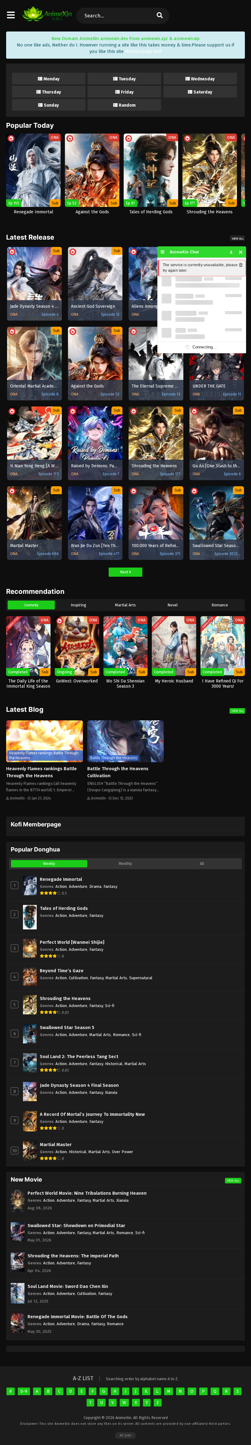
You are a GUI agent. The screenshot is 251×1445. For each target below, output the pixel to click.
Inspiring (78, 605)
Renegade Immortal (61, 879)
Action (61, 886)
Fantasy (110, 886)
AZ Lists (125, 1435)
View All (238, 238)
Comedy (31, 605)
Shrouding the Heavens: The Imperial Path (73, 1256)
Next (124, 572)
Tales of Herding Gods (64, 908)
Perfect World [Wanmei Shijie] (72, 942)
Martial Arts (125, 605)
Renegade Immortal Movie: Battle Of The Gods (78, 1316)
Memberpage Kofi (143, 51)
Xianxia (111, 1092)
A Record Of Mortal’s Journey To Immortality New (92, 1114)
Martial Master (56, 1144)
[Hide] (240, 252)
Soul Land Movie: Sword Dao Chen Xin (68, 1286)
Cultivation (78, 978)
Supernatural (140, 978)
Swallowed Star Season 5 (67, 1027)
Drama (95, 886)
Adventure (78, 886)
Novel (172, 605)
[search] (160, 16)
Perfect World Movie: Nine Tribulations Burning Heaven (87, 1193)
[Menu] (162, 252)
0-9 (24, 1391)
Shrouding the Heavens (65, 998)
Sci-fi (109, 1005)
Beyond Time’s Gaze (62, 970)
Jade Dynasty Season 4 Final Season (79, 1085)
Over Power (122, 1151)
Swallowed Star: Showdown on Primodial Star (76, 1225)
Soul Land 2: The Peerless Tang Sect (79, 1056)
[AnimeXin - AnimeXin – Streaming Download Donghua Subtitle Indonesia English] (47, 18)
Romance (220, 605)
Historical (113, 1063)
